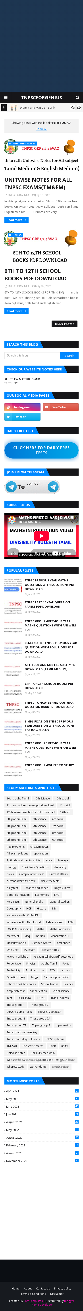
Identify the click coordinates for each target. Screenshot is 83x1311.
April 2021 (41, 1091)
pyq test (65, 970)
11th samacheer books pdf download (30, 805)
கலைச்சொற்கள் (60, 1067)
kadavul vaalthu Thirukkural (24, 922)
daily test (12, 888)
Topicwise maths (32, 1046)
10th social (62, 798)
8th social (58, 833)
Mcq (27, 936)
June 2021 (42, 1106)
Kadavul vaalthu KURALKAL (23, 915)
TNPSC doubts (60, 998)
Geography (14, 908)
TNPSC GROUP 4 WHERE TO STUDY (49, 765)
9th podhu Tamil (17, 840)
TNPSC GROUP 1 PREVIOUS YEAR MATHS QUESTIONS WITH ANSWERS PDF (51, 747)
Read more (14, 220)
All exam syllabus (17, 853)
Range (34, 977)
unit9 (64, 1046)
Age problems (16, 846)
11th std (65, 805)
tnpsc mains (63, 1025)
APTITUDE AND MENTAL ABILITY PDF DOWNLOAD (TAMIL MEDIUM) (51, 667)
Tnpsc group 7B (17, 1025)
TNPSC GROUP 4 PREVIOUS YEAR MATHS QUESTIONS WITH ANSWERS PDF (51, 625)
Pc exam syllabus (17, 957)
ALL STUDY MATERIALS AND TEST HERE (22, 381)
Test (9, 998)
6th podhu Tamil (17, 819)
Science (68, 984)
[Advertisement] (41, 46)
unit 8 (52, 1046)
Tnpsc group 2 (39, 1005)
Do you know (62, 888)
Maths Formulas (59, 929)
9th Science (40, 840)
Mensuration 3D (60, 936)
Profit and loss (35, 970)
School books (49, 984)
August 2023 (41, 1153)
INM (54, 908)
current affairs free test (21, 881)
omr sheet (63, 943)
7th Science (40, 826)
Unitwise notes (16, 1053)
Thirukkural (24, 998)
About (28, 1288)
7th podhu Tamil (17, 826)
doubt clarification (18, 895)
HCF (28, 908)
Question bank (16, 977)
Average (63, 860)
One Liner (13, 950)
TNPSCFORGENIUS (41, 97)
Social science (61, 991)
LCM (70, 922)
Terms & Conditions (33, 1294)
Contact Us (43, 1288)
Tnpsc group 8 (41, 1025)
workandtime (38, 1067)
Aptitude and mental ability (24, 860)
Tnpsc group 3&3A (49, 1012)
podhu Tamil (49, 963)
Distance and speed (35, 888)
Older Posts (63, 324)
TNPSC (41, 998)
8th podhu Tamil (17, 833)
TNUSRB (12, 1046)
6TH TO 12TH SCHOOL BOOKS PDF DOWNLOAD (35, 274)
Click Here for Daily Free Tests (41, 450)
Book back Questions (35, 867)
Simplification (38, 991)
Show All (41, 129)
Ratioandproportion (56, 977)
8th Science (40, 833)
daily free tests (50, 881)
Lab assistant (54, 922)
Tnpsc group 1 (16, 1005)
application (41, 853)
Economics (42, 895)
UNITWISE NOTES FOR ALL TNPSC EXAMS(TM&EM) (38, 183)
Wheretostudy (15, 1067)
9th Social (58, 840)
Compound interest (31, 874)
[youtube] (61, 407)
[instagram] (22, 407)
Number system (41, 943)
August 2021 (42, 1122)
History (41, 908)
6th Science (40, 819)
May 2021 (41, 1099)
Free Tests (13, 902)
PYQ (52, 970)
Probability (13, 970)
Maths (40, 929)
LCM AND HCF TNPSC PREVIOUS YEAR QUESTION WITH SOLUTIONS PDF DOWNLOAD (51, 647)
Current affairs (58, 874)
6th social (58, 819)
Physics (30, 963)
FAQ (57, 895)
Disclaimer (57, 1294)
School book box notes (21, 984)
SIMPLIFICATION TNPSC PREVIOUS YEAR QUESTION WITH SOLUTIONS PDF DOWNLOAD (50, 725)
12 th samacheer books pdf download (31, 812)
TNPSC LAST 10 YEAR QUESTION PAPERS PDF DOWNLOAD (47, 604)
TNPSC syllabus (54, 1039)
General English (34, 902)
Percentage (14, 963)
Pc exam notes (50, 950)
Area (49, 860)
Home (15, 1288)
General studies (59, 902)
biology (11, 867)
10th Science (42, 798)
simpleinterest (16, 991)
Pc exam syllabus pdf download (53, 957)
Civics (10, 874)
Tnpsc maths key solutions (23, 1039)
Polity (65, 963)
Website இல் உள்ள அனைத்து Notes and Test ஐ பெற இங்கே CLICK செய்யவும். (41, 1060)
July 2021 (42, 1114)
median (40, 936)
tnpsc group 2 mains (19, 1012)
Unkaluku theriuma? (43, 1053)
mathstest (13, 936)
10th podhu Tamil (18, 798)
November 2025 (41, 1161)
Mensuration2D (16, 943)
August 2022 (42, 1138)
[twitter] (22, 417)
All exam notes (39, 846)
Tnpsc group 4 (16, 1018)
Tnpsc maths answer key (22, 1032)
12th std (65, 812)
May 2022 (41, 1130)
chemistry (60, 867)
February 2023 (42, 1145)
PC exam (29, 950)
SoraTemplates (33, 1301)
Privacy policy (62, 1288)
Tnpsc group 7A (40, 1018)
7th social (58, 826)
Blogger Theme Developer (52, 1303)
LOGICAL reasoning (19, 929)
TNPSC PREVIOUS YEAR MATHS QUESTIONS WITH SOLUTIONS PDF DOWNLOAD (50, 584)
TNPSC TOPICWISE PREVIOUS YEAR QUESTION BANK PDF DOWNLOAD (49, 705)
